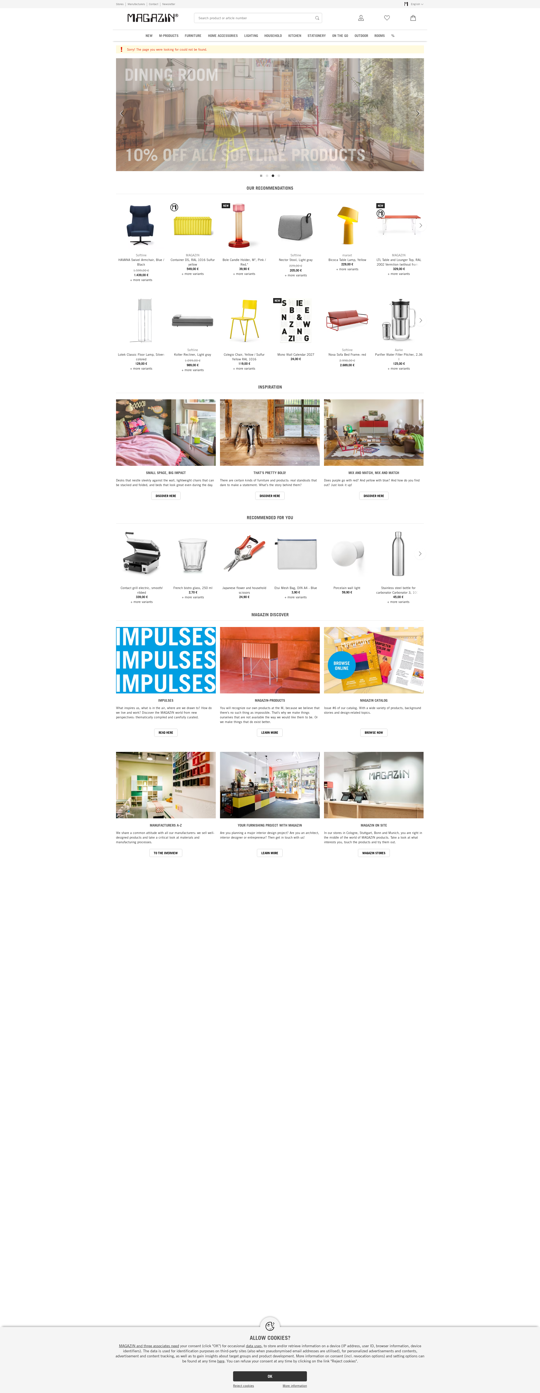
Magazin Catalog (373, 700)
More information (295, 1386)
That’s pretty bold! (270, 472)
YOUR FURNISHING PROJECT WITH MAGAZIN (270, 825)
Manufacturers (136, 4)
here (220, 1361)
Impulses (165, 700)
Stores (120, 4)
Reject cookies (243, 1386)
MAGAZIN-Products (270, 700)
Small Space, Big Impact (166, 472)
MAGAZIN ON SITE (374, 825)
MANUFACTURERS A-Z (166, 825)
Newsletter (168, 4)
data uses (254, 1345)
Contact (153, 4)
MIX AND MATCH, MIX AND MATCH (373, 472)
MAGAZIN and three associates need (149, 1345)
